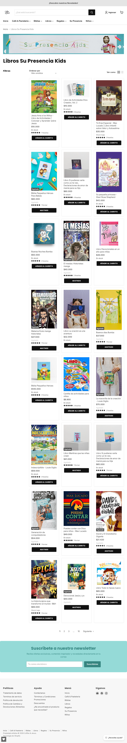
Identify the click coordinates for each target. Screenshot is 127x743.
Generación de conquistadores (38, 533)
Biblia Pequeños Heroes (42, 385)
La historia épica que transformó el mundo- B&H (43, 602)
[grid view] (118, 72)
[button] (111, 12)
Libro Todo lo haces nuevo (108, 588)
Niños (89, 21)
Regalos (61, 21)
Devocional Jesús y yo (74, 595)
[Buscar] (91, 12)
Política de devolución (13, 700)
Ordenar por (34, 71)
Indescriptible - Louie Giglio (44, 467)
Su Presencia (76, 21)
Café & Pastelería (20, 21)
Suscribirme (92, 664)
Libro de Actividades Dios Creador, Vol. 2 (75, 101)
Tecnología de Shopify (11, 736)
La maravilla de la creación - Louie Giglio (108, 399)
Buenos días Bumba (105, 332)
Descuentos (39, 703)
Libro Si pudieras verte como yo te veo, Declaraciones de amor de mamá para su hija (108, 457)
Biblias (37, 21)
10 (79, 631)
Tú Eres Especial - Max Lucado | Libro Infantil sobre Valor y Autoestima (107, 125)
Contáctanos (39, 693)
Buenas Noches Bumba (41, 251)
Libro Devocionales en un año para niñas (108, 250)
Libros (48, 21)
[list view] (122, 72)
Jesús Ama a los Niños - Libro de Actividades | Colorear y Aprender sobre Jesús (43, 119)
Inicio (5, 21)
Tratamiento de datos (12, 693)
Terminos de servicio (12, 696)
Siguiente (87, 631)
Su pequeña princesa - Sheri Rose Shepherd (106, 195)
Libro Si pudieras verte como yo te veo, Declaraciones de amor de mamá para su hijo (76, 184)
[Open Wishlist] (3, 739)
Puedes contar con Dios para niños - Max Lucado (75, 529)
